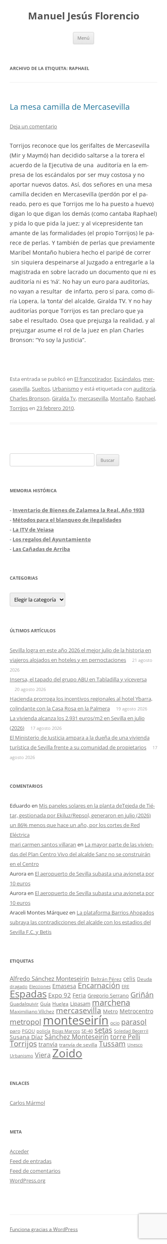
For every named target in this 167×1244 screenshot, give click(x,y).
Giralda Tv (64, 398)
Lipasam (80, 1003)
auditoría (144, 388)
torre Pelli (125, 1036)
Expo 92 (59, 995)
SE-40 (87, 1031)
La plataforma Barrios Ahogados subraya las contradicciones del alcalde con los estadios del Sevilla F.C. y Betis (82, 922)
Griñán (142, 994)
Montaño (121, 398)
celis (129, 978)
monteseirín (76, 1020)
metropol (25, 1022)
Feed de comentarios (35, 1170)
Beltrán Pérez (106, 979)
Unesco (135, 1045)
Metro (110, 1011)
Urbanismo (65, 388)
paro (15, 1030)
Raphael (145, 398)
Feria (79, 995)
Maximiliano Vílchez (32, 1011)
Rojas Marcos (66, 1031)
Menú (83, 38)
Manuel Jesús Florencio (83, 16)
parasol (134, 1022)
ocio (115, 1022)
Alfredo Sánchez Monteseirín (49, 978)
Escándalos (127, 379)
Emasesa (64, 986)
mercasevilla (93, 398)
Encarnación (99, 985)
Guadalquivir (24, 1003)
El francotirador (92, 379)
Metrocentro (136, 1011)
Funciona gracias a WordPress (44, 1229)
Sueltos (41, 388)
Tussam (112, 1043)
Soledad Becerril (131, 1031)
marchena (111, 1002)
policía (43, 1031)
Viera (43, 1054)
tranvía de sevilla (78, 1044)
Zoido (67, 1053)
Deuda (144, 979)
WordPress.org (27, 1180)
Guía (45, 1003)
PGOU (28, 1031)
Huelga (60, 1003)
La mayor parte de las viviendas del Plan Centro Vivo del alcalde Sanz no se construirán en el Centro (82, 854)
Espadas (28, 993)
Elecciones (40, 986)
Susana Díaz (26, 1037)
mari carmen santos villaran (43, 844)
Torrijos (19, 408)
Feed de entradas (30, 1161)
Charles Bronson (29, 398)
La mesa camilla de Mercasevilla (70, 106)
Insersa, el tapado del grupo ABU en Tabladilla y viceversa (78, 679)
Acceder (19, 1151)
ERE (125, 986)
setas (103, 1030)
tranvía (48, 1044)
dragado (19, 986)
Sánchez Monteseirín (77, 1036)
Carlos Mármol (27, 1102)
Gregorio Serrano (108, 995)
